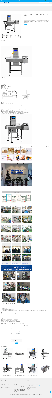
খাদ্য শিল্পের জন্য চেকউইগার (4, 382)
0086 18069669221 (14, 0)
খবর (10, 394)
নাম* (11, 331)
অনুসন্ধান (25, 24)
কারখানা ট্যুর (17, 394)
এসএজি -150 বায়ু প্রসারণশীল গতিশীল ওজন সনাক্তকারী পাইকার (32, 376)
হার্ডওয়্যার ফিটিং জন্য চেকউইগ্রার (4, 388)
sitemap (40, 394)
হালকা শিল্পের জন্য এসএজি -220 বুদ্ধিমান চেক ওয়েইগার (7, 360)
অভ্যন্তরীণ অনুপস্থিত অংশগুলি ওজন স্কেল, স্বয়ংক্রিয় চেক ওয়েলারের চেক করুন (7, 376)
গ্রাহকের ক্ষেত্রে (26, 394)
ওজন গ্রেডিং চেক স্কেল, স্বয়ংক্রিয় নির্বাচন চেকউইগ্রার (45, 360)
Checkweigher (14, 5)
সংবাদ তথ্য (28, 5)
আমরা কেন (38, 5)
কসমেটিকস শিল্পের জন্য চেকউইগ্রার (4, 385)
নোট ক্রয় (31, 5)
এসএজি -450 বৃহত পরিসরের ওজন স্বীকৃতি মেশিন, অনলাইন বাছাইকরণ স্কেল (20, 376)
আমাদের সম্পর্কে (34, 5)
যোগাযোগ (41, 5)
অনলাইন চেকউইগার (24, 5)
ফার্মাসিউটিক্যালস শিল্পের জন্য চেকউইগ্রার (5, 384)
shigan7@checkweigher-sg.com (6, 0)
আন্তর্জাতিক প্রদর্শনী (22, 394)
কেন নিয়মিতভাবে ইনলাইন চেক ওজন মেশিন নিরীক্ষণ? (32, 382)
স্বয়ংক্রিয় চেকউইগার (12, 8)
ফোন (11, 333)
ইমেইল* (11, 328)
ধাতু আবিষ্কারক (18, 5)
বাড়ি (10, 5)
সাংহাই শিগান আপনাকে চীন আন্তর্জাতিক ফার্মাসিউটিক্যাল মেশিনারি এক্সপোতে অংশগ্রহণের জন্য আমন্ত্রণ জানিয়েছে (19, 390)
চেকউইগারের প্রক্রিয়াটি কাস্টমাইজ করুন (30, 385)
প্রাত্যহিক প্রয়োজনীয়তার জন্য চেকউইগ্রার (5, 387)
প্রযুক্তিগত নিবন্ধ (13, 394)
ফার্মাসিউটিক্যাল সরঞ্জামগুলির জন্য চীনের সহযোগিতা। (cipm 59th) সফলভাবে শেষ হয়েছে (19, 383)
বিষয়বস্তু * (12, 335)
